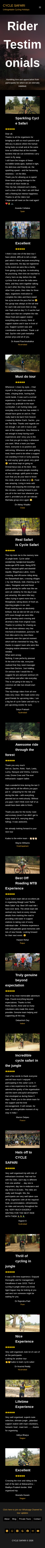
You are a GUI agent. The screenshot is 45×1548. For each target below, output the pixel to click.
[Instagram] (17, 1531)
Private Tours (25, 1519)
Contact (37, 1519)
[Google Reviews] (22, 1531)
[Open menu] (40, 7)
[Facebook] (27, 1531)
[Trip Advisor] (33, 1531)
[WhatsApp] (12, 1531)
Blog (14, 1519)
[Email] (38, 1531)
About (6, 1519)
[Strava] (7, 1531)
